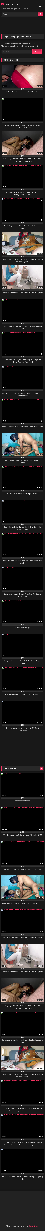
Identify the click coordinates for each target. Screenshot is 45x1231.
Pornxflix (11, 4)
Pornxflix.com (34, 1226)
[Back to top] (37, 1224)
